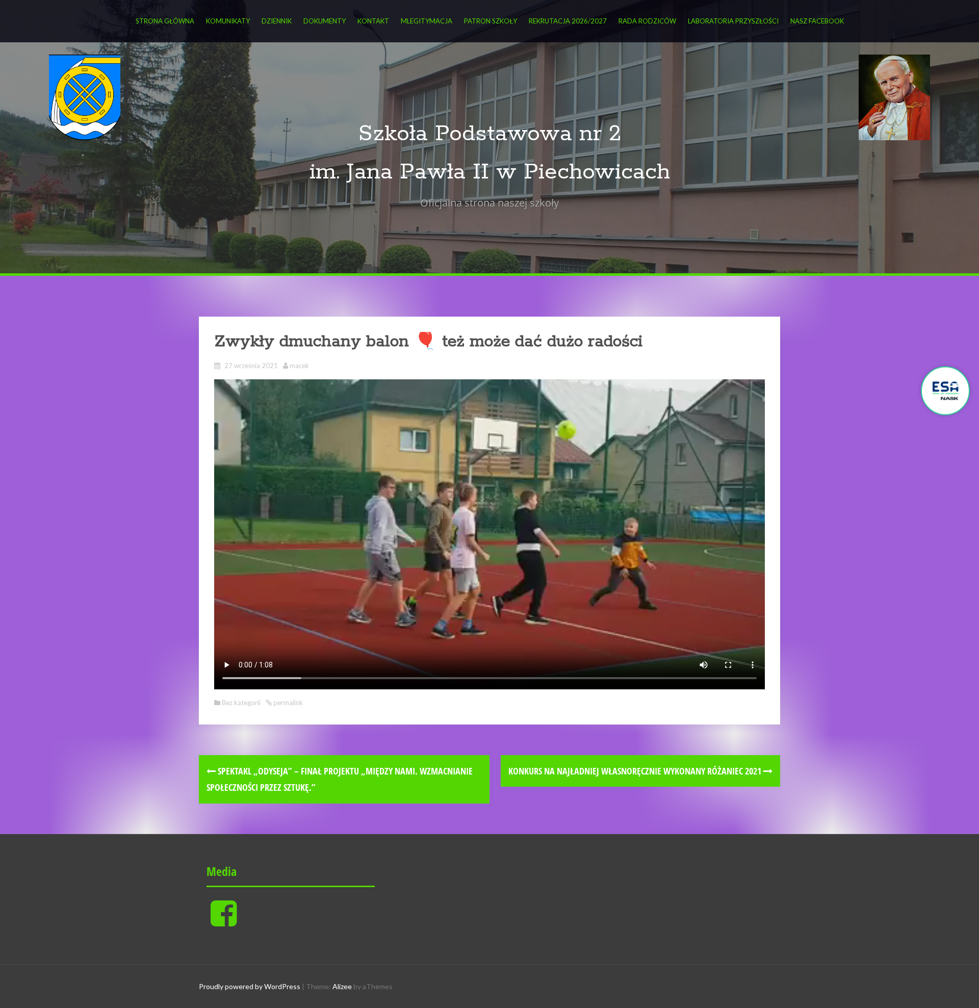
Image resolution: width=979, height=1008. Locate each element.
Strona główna (165, 21)
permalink (287, 703)
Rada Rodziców (647, 21)
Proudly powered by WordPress (249, 986)
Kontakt (373, 21)
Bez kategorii (241, 703)
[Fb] (224, 921)
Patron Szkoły (490, 21)
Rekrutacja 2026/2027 (568, 21)
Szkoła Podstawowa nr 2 (489, 133)
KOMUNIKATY (228, 21)
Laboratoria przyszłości (733, 21)
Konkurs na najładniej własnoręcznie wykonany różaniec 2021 (635, 771)
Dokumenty (324, 21)
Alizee (342, 986)
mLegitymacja (426, 21)
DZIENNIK (277, 21)
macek (299, 365)
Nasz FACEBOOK (817, 21)
